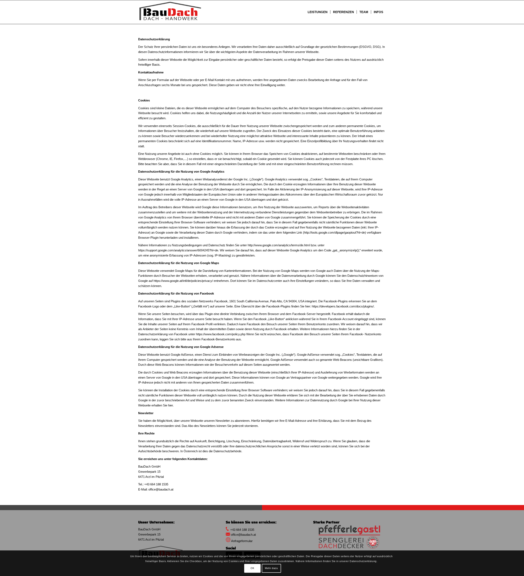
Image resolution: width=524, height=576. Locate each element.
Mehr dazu (271, 568)
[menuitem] (317, 12)
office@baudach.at (160, 489)
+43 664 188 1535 (156, 484)
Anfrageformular (242, 541)
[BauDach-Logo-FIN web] (170, 12)
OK (252, 568)
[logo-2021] (349, 537)
